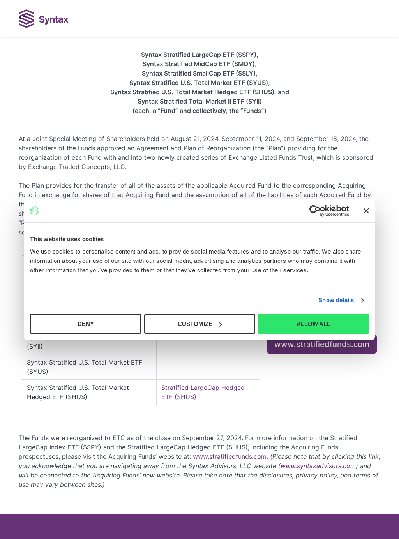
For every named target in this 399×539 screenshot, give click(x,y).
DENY (86, 324)
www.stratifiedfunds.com (321, 344)
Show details (336, 300)
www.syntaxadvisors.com (318, 466)
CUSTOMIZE (195, 324)
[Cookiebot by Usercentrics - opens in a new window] (315, 211)
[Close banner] (366, 210)
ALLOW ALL (313, 324)
